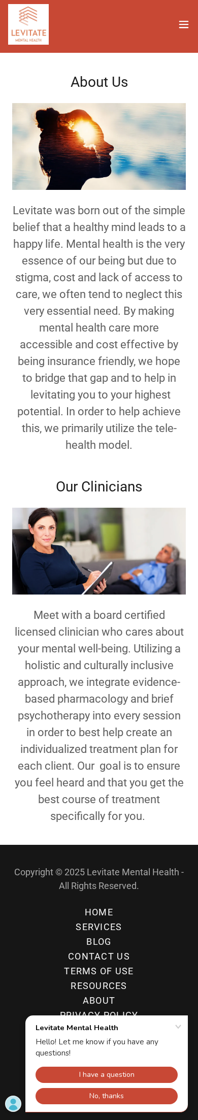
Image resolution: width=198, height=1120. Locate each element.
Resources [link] (99, 985)
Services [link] (99, 926)
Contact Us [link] (99, 956)
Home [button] (99, 912)
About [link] (99, 1000)
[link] (28, 24)
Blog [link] (98, 941)
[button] (184, 24)
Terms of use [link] (99, 971)
